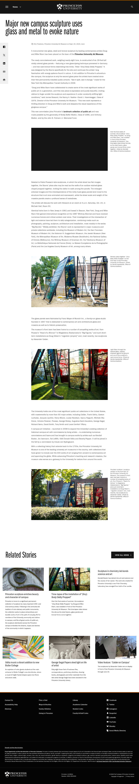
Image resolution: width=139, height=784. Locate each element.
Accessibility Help (11, 704)
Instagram (113, 709)
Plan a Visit (43, 700)
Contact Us (9, 700)
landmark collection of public (77, 111)
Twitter (111, 704)
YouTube (112, 722)
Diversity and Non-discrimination (14, 747)
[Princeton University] (16, 775)
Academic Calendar (80, 704)
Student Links (78, 709)
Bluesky (112, 726)
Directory (8, 709)
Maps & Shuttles (45, 704)
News (15, 6)
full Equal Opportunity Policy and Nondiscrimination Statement (114, 761)
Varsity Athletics (45, 709)
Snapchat (113, 713)
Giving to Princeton (46, 713)
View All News (122, 555)
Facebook (113, 700)
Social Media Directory (117, 730)
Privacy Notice (130, 776)
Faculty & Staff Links (80, 713)
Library (75, 700)
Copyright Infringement (117, 776)
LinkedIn (112, 717)
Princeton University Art (89, 54)
